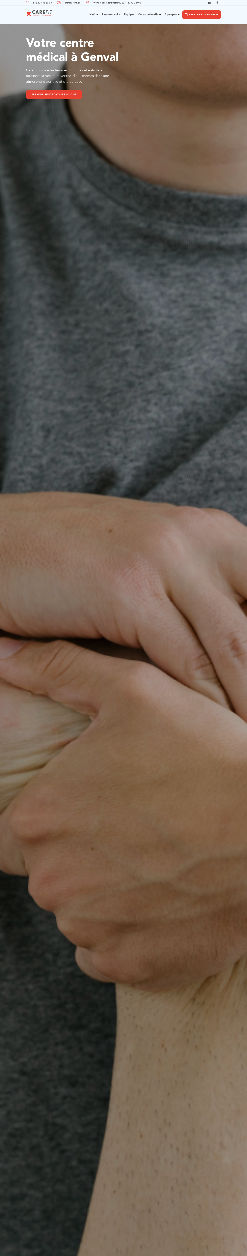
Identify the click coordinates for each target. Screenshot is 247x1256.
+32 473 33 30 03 (42, 2)
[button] (93, 16)
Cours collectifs (148, 14)
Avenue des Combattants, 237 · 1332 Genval (117, 2)
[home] (39, 13)
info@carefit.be (72, 2)
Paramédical (109, 14)
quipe (129, 14)
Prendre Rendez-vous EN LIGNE (111, 94)
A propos (170, 14)
